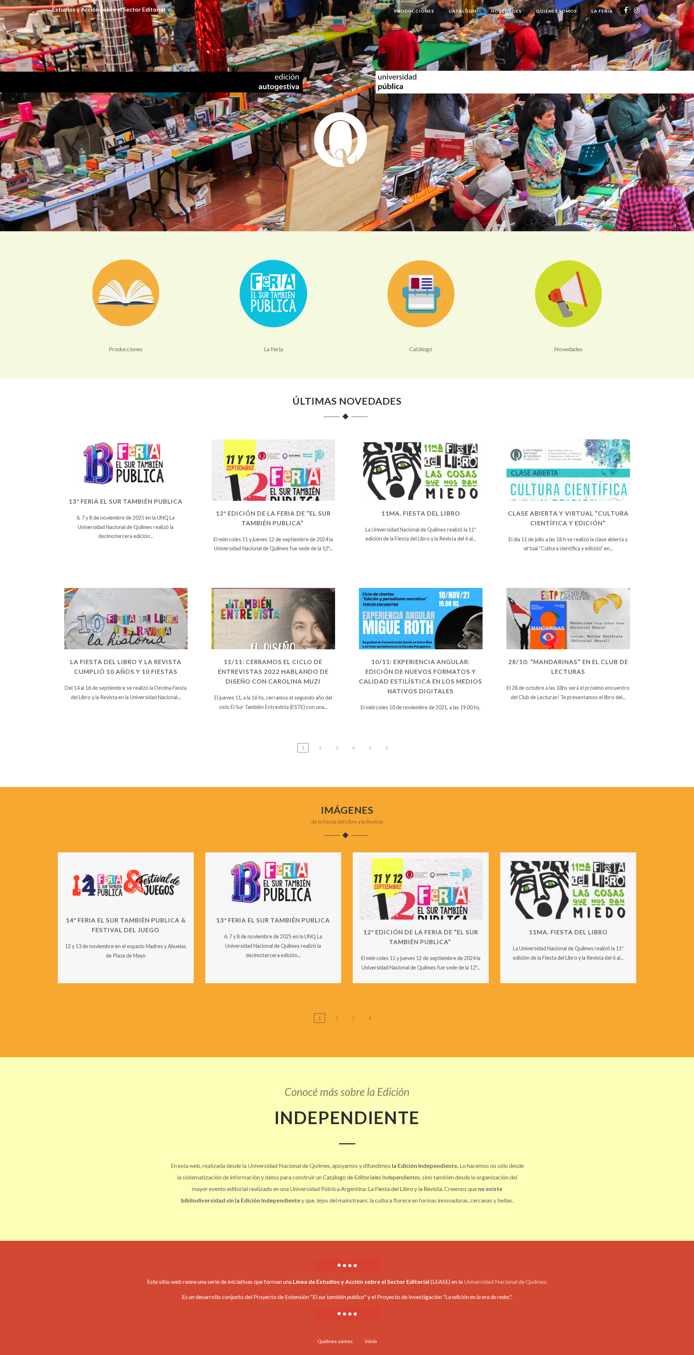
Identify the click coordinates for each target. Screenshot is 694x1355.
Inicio (371, 1341)
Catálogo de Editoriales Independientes (371, 1177)
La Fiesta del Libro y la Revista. (405, 1188)
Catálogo (462, 11)
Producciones (414, 11)
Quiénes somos (556, 11)
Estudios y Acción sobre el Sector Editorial (108, 9)
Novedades (506, 11)
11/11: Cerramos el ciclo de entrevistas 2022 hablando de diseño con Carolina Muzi (273, 671)
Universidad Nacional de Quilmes (505, 1281)
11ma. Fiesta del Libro (420, 513)
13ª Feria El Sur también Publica (126, 501)
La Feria (602, 11)
